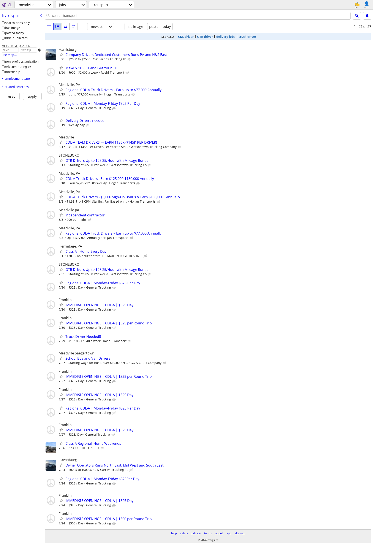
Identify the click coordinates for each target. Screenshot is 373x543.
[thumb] (57, 26)
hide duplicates (16, 38)
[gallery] (65, 26)
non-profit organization (22, 61)
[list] (49, 26)
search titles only (17, 23)
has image (12, 28)
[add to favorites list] (61, 54)
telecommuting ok (18, 67)
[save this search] (367, 16)
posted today (14, 33)
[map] (74, 26)
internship (12, 72)
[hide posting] (129, 59)
